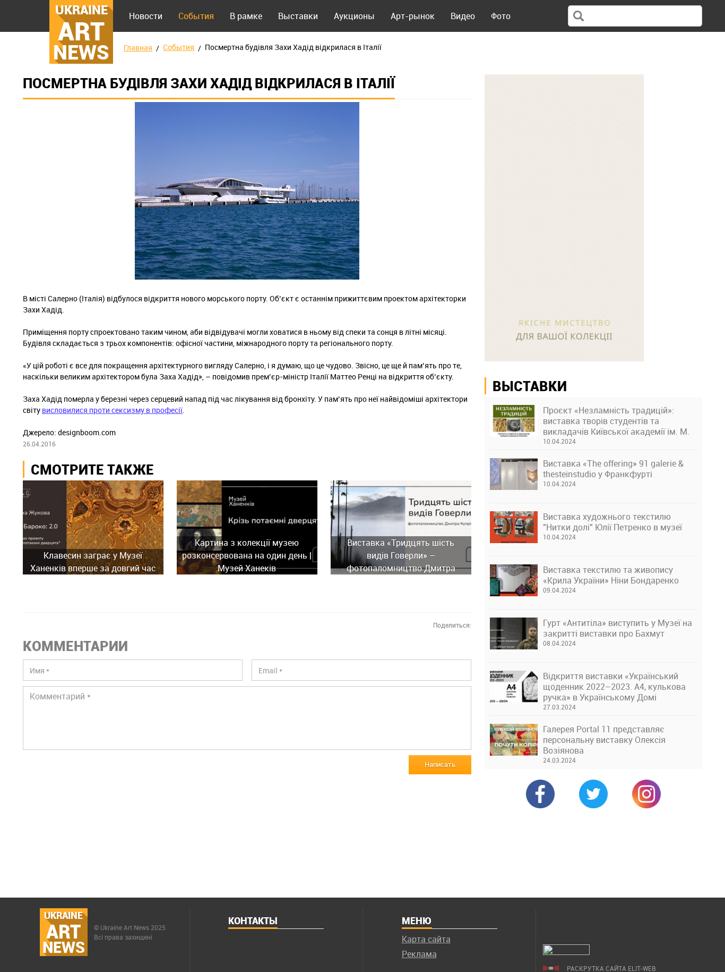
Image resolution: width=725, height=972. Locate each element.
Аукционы (354, 16)
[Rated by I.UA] (566, 952)
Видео (463, 16)
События (196, 16)
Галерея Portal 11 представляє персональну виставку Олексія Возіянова (604, 740)
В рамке (246, 16)
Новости (145, 16)
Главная (138, 48)
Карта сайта (426, 939)
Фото (501, 16)
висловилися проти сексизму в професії (112, 410)
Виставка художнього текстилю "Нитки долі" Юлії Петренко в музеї (612, 522)
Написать (440, 764)
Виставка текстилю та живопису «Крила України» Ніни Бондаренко (611, 575)
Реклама (419, 954)
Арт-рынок (413, 16)
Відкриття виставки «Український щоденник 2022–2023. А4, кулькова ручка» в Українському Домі (614, 687)
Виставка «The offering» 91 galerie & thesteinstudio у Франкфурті (613, 468)
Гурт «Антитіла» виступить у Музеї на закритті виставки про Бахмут (617, 628)
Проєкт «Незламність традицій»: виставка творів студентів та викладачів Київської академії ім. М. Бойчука (616, 421)
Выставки (298, 16)
